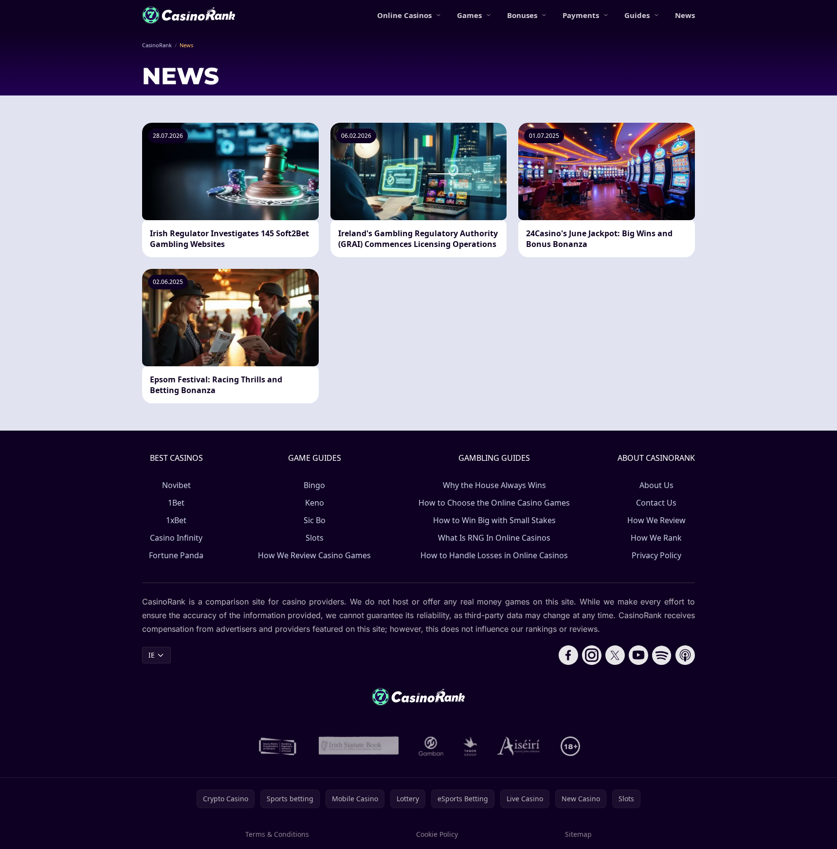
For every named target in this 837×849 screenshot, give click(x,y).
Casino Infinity (176, 537)
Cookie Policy (437, 834)
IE (151, 655)
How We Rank (656, 537)
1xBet (176, 520)
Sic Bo (315, 520)
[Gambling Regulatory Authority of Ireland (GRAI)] (278, 746)
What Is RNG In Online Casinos (494, 537)
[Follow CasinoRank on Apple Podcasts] (685, 655)
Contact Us (656, 502)
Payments (581, 15)
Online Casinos (404, 15)
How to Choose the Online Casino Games (494, 502)
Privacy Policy (656, 555)
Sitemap (578, 834)
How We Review (656, 520)
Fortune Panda (176, 555)
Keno (314, 502)
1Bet (176, 502)
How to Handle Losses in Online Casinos (494, 555)
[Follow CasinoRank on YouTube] (638, 655)
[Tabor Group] (470, 746)
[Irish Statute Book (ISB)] (359, 746)
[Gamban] (431, 746)
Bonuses (522, 15)
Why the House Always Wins (494, 485)
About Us (656, 485)
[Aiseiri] (519, 746)
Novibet (176, 485)
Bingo (314, 485)
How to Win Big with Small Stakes (494, 520)
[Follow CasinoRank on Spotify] (662, 655)
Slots (315, 537)
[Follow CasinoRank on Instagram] (591, 655)
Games (469, 15)
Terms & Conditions (277, 834)
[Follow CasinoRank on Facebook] (568, 655)
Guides (637, 15)
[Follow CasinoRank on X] (615, 655)
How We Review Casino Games (314, 555)
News (685, 15)
